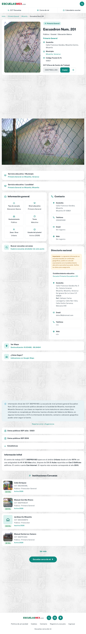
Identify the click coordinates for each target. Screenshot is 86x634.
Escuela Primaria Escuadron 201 (65, 276)
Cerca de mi (44, 10)
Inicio (3, 16)
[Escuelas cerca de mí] (60, 618)
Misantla (24, 16)
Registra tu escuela (58, 624)
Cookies (34, 624)
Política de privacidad (19, 624)
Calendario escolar (73, 10)
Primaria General (13, 16)
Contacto (43, 624)
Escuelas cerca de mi (42, 559)
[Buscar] (82, 4)
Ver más (43, 551)
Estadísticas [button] (12, 446)
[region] (43, 95)
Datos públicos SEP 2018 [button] (18, 438)
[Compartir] (73, 70)
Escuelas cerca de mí (43, 629)
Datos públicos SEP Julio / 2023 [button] (20, 431)
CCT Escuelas (15, 10)
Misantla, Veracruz (53, 54)
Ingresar (71, 624)
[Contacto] (55, 618)
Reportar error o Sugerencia (43, 424)
